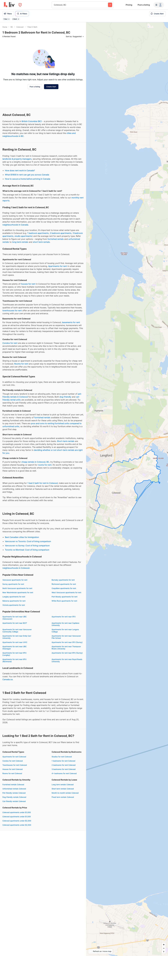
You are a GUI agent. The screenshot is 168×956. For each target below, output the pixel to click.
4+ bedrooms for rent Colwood (64, 773)
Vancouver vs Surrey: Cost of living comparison (27, 545)
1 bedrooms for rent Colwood (63, 761)
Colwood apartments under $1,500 (16, 816)
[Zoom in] (164, 944)
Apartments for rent (57, 266)
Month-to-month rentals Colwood (65, 793)
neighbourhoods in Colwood (15, 568)
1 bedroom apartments (38, 233)
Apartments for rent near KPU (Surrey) (67, 653)
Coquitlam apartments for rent (64, 588)
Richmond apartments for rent (64, 584)
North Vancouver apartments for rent (17, 588)
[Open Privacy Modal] (20, 5)
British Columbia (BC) (32, 121)
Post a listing (144, 5)
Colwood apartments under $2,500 (16, 825)
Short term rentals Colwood (63, 789)
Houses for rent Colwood (12, 769)
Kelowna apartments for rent (13, 601)
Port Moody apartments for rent (64, 597)
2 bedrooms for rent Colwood (64, 765)
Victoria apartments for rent (13, 605)
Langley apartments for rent (13, 597)
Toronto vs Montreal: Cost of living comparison (27, 550)
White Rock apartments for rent (64, 601)
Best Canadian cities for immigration (22, 537)
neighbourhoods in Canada (15, 224)
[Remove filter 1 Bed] (9, 19)
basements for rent (71, 322)
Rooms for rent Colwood (12, 773)
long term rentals (20, 242)
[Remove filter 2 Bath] (18, 19)
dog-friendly (65, 397)
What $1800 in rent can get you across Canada (27, 174)
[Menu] (158, 5)
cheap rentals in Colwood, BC (35, 462)
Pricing (129, 5)
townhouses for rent (12, 310)
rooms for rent (45, 465)
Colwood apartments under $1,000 (16, 812)
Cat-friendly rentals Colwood (14, 801)
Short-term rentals (65, 441)
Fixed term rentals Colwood (63, 797)
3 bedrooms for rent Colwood (64, 769)
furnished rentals (56, 239)
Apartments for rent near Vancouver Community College (17, 630)
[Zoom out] (164, 948)
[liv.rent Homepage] (9, 5)
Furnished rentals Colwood (13, 784)
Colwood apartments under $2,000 (16, 821)
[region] (127, 489)
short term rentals (41, 242)
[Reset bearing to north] (164, 952)
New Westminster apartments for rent (17, 592)
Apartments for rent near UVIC (14, 642)
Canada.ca (7, 679)
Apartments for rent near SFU (64, 617)
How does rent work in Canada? (20, 170)
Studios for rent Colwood (62, 757)
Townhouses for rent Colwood (14, 765)
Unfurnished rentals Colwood (14, 789)
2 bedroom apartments (60, 233)
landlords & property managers (17, 159)
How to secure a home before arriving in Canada (27, 179)
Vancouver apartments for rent (14, 580)
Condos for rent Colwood (12, 761)
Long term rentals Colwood (63, 784)
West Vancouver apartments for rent (66, 592)
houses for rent (28, 284)
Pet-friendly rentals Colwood (14, 793)
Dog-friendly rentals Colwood (14, 797)
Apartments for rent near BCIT (14, 623)
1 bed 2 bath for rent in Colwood (42, 483)
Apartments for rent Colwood (14, 757)
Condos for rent (9, 343)
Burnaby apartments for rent (63, 580)
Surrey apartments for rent (13, 584)
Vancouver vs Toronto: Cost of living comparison (28, 541)
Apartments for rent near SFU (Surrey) (67, 642)
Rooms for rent (21, 364)
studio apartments (23, 236)
